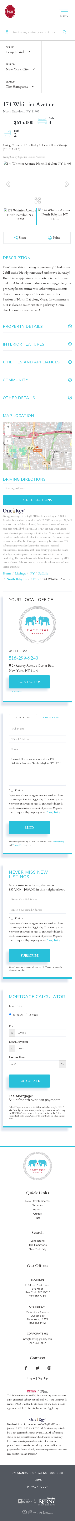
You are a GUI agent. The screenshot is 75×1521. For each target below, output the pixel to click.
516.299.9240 (37, 1323)
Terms (37, 1479)
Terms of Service (19, 845)
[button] (64, 32)
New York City (17, 69)
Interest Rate (17, 1057)
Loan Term (15, 1006)
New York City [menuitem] (37, 1249)
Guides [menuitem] (37, 1214)
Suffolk (43, 573)
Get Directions (37, 500)
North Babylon (17, 579)
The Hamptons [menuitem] (37, 1245)
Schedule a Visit (51, 717)
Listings (20, 573)
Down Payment (18, 1042)
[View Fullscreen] (8, 441)
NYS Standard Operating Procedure (38, 1473)
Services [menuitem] (37, 1205)
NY (32, 573)
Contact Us (29, 682)
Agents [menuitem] (37, 1209)
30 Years (18, 1015)
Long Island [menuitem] (38, 1241)
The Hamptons (17, 86)
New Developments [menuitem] (37, 1201)
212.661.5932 (37, 1343)
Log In (31, 1378)
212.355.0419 (37, 1296)
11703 (35, 579)
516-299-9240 (23, 658)
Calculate (29, 1081)
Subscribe (30, 956)
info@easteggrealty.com (37, 1339)
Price (12, 1026)
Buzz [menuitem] (38, 1218)
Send (29, 828)
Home (7, 573)
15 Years (33, 1015)
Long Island (15, 52)
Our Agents (15, 691)
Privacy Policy (53, 812)
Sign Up (43, 1378)
